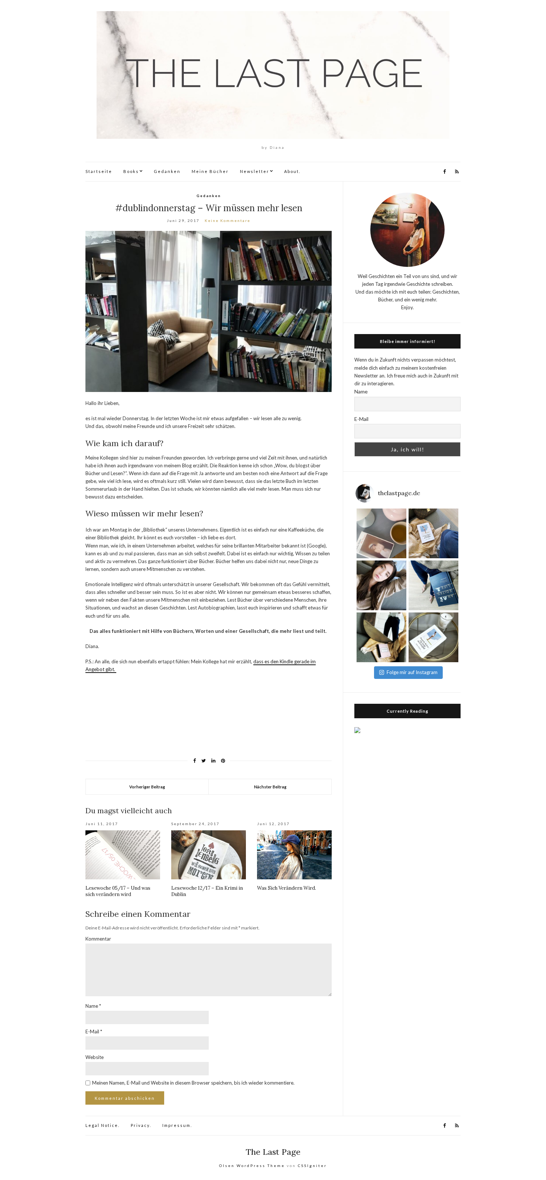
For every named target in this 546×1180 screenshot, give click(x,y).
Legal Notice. (102, 1125)
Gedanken (167, 171)
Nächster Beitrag (270, 786)
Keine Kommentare (227, 220)
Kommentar (98, 939)
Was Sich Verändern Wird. (286, 888)
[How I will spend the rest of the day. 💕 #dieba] (381, 533)
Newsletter (254, 171)
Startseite (98, 171)
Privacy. (141, 1125)
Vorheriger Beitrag (147, 786)
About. (292, 171)
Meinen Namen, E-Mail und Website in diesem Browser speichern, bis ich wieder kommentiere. (193, 1083)
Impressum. (177, 1125)
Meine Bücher (210, 171)
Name (93, 1006)
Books (131, 171)
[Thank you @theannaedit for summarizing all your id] (433, 585)
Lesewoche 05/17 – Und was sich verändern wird (117, 891)
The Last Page (273, 1152)
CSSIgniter (312, 1165)
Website (94, 1057)
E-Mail (93, 1031)
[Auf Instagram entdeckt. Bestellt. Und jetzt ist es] (433, 637)
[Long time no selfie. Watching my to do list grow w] (381, 585)
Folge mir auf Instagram (412, 672)
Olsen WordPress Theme (252, 1165)
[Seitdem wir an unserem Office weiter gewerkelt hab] (381, 637)
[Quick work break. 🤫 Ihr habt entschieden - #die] (433, 533)
